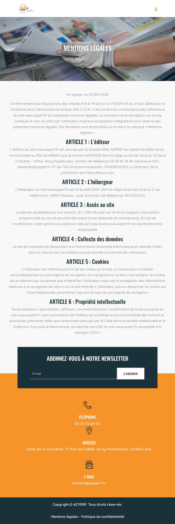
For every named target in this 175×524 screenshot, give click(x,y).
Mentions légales (64, 516)
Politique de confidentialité (102, 516)
